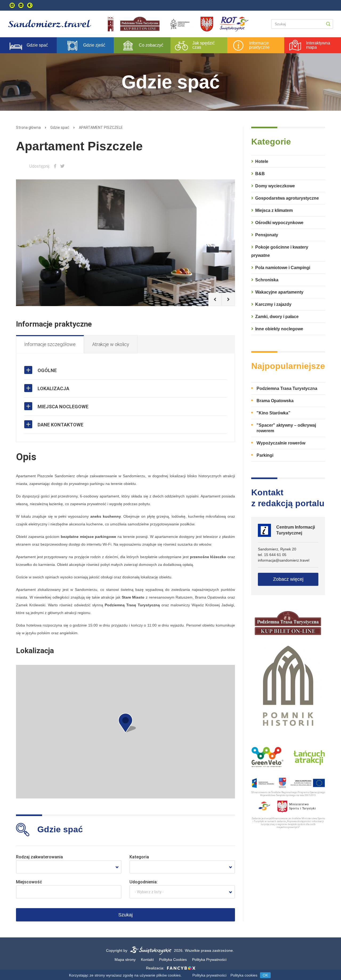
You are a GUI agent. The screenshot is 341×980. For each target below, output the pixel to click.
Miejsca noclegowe (63, 406)
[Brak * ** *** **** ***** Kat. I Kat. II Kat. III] (182, 867)
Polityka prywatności (209, 975)
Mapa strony (125, 959)
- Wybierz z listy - (149, 892)
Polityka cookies (243, 975)
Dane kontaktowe (60, 424)
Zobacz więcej (288, 579)
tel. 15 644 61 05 (272, 555)
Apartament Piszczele (101, 127)
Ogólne (47, 370)
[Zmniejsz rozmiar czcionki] (20, 5)
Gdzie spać (59, 127)
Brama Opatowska (275, 400)
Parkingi (265, 455)
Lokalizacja (53, 388)
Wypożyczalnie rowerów (281, 443)
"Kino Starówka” (273, 413)
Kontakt (147, 959)
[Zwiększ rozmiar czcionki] (12, 5)
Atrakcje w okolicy (110, 344)
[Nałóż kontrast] (30, 5)
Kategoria (139, 856)
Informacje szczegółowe (50, 344)
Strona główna (28, 127)
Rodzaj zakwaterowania (39, 856)
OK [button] (265, 975)
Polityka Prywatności (209, 959)
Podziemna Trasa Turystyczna (287, 388)
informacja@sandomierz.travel (283, 560)
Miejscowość (29, 881)
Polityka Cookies (173, 959)
